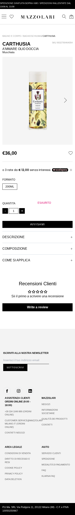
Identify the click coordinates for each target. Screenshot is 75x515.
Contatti (47, 424)
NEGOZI (46, 404)
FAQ (44, 470)
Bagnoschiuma (32, 36)
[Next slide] (66, 101)
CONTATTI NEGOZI (15, 432)
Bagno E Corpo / (12, 36)
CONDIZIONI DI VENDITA (18, 453)
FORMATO (8, 179)
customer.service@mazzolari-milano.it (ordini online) (19, 423)
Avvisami (37, 224)
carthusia (49, 36)
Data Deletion (13, 479)
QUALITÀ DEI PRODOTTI (54, 419)
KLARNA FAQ (48, 476)
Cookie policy (13, 468)
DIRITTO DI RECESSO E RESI (17, 460)
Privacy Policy (14, 473)
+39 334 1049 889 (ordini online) (18, 413)
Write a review (37, 307)
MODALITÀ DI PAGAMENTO (56, 464)
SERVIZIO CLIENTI (51, 453)
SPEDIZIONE (48, 459)
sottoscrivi (15, 367)
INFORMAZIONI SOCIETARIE (50, 411)
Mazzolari (38, 17)
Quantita (8, 203)
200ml (9, 186)
